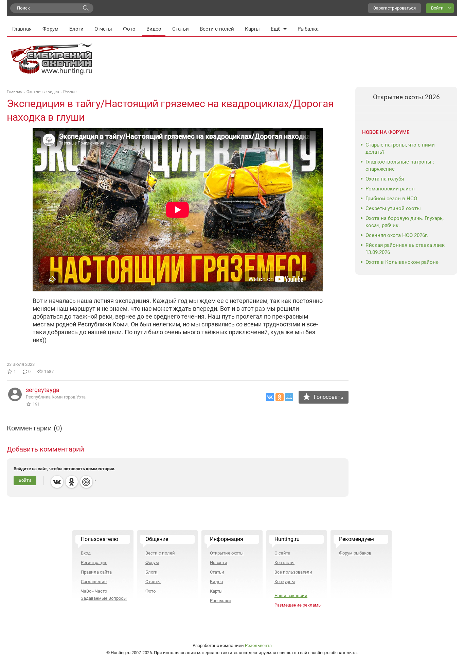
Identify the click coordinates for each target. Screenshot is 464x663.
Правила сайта (96, 572)
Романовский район (390, 189)
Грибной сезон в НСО (391, 199)
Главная (22, 29)
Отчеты (103, 29)
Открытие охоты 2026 (406, 97)
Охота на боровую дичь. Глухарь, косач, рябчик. (404, 221)
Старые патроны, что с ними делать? (400, 148)
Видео (153, 29)
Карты (252, 29)
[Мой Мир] (289, 397)
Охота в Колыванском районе (402, 262)
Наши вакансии (290, 595)
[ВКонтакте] (270, 397)
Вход (86, 553)
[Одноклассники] (279, 397)
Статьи (180, 29)
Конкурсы (284, 581)
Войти (437, 8)
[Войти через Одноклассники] (72, 482)
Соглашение (94, 581)
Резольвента (258, 645)
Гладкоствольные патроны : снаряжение (399, 165)
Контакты (284, 562)
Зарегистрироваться (394, 8)
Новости (218, 562)
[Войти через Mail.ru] (86, 482)
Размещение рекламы (298, 605)
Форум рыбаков (355, 553)
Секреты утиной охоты (393, 208)
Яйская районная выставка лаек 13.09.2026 (405, 248)
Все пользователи (293, 572)
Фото (129, 29)
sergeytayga (42, 389)
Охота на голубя (384, 179)
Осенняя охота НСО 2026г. (396, 235)
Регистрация (94, 562)
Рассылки (220, 600)
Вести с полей (217, 29)
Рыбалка (308, 29)
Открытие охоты (227, 553)
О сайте (282, 553)
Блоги (76, 29)
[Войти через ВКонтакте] (57, 482)
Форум (50, 29)
